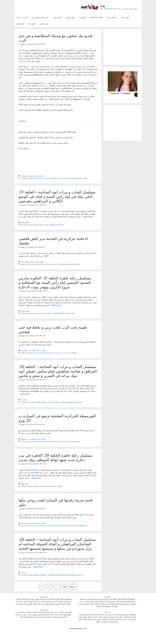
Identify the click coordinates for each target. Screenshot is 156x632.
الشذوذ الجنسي (69, 313)
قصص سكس (70, 17)
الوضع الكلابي (53, 224)
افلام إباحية (43, 610)
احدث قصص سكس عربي (40, 17)
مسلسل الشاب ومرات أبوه (29, 224)
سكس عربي (25, 261)
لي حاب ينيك (55, 264)
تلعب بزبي (63, 352)
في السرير (62, 402)
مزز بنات (107, 612)
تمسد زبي (56, 352)
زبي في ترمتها (64, 525)
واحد (102, 6)
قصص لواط (24, 484)
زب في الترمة (73, 525)
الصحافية (61, 313)
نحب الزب (47, 264)
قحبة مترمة (24, 525)
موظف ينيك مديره (26, 486)
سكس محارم (57, 17)
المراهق (69, 402)
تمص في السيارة (75, 441)
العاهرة (55, 313)
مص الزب (24, 441)
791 (64, 587)
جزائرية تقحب (64, 441)
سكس (42, 261)
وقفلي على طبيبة (26, 352)
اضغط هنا (22, 121)
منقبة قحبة (53, 178)
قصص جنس (125, 17)
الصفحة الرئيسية (21, 17)
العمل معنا (31, 24)
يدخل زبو (46, 178)
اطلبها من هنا (24, 148)
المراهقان (51, 575)
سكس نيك (31, 176)
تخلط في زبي (72, 352)
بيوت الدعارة (49, 313)
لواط (48, 486)
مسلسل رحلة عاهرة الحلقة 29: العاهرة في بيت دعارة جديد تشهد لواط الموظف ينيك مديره (56, 457)
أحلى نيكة (61, 224)
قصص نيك (82, 17)
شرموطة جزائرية (71, 178)
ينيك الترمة (38, 178)
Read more (88, 216)
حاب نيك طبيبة (48, 352)
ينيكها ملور (24, 178)
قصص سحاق (25, 311)
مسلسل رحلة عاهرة (27, 313)
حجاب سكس (44, 24)
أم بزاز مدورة (79, 575)
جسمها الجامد (43, 575)
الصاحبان (71, 575)
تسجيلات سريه (112, 17)
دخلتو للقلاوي (83, 525)
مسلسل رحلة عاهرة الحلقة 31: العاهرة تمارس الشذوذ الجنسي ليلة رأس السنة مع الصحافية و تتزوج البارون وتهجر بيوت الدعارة (55, 282)
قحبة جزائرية (61, 178)
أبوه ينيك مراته (77, 402)
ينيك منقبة (31, 178)
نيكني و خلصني (25, 264)
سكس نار (24, 350)
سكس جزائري (39, 176)
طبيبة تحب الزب (38, 352)
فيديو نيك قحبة (42, 525)
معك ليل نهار (43, 597)
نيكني (33, 264)
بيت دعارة (54, 486)
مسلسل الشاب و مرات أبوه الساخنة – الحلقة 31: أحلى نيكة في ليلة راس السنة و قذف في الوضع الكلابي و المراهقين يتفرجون (57, 196)
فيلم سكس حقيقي (52, 402)
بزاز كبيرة (24, 572)
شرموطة (24, 176)
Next (72, 587)
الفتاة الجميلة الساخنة (61, 575)
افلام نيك (107, 597)
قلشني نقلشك (64, 264)
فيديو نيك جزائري (53, 525)
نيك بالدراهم (39, 264)
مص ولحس (24, 402)
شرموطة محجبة (42, 441)
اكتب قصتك (20, 24)
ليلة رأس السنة (43, 224)
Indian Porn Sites (96, 17)
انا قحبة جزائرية (74, 264)
